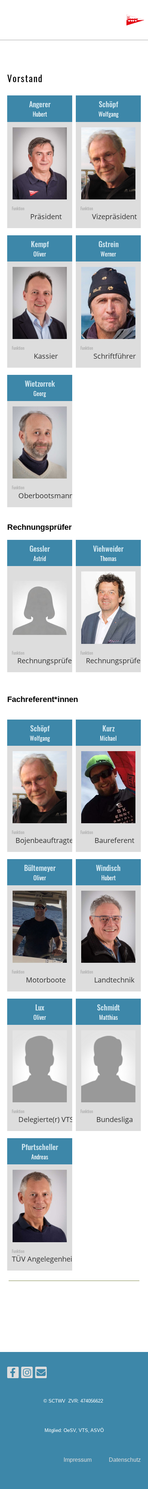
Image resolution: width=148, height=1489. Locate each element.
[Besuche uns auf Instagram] (27, 1374)
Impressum (78, 1460)
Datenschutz (125, 1460)
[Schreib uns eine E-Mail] (41, 1374)
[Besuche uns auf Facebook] (13, 1374)
